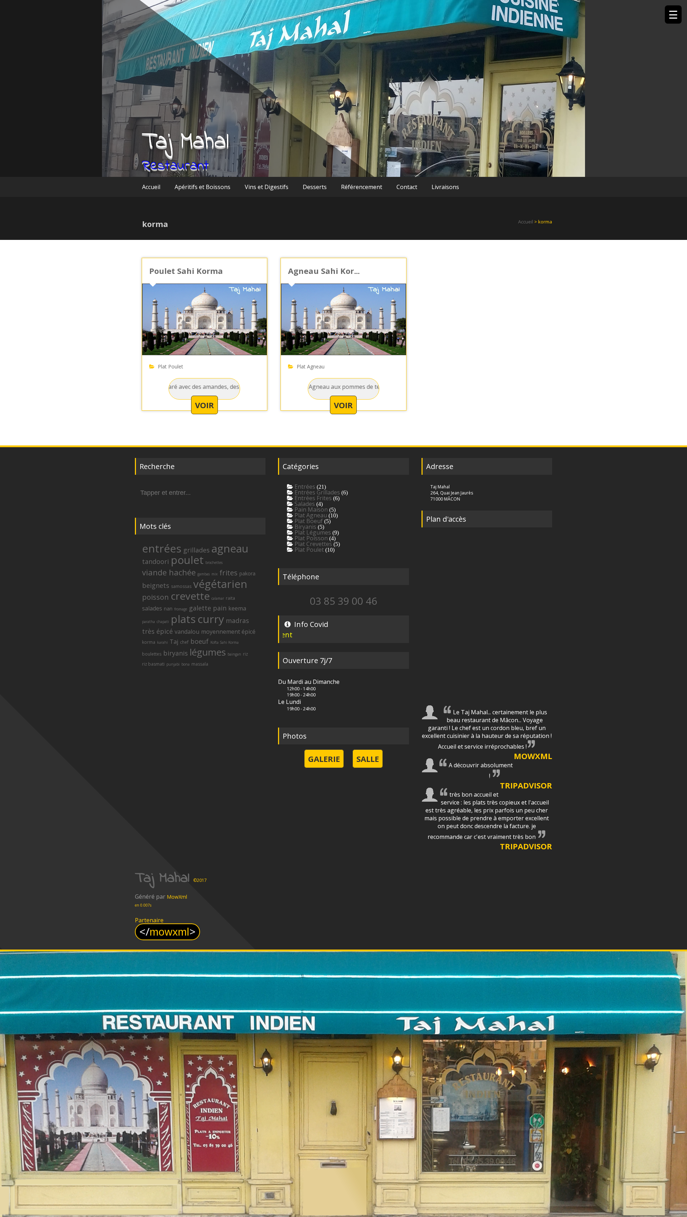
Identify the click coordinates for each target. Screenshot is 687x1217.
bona (185, 664)
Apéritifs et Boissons (202, 187)
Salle (367, 758)
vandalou (187, 632)
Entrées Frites (312, 498)
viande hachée (169, 572)
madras (237, 620)
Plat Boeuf (308, 521)
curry (211, 619)
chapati (163, 621)
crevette (190, 596)
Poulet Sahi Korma (186, 270)
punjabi (173, 664)
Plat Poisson (310, 538)
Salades (304, 504)
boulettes (151, 654)
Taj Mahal (185, 142)
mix (214, 573)
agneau (229, 548)
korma (148, 642)
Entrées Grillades (316, 492)
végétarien (220, 584)
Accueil (151, 187)
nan (168, 608)
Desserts (315, 187)
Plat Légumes (312, 532)
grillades (196, 550)
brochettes (214, 562)
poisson (155, 597)
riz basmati (153, 664)
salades (152, 608)
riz (245, 654)
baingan (234, 654)
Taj (174, 642)
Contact (406, 187)
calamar (217, 598)
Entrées (304, 487)
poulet (187, 560)
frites (228, 573)
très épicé (157, 631)
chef (184, 642)
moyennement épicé (228, 632)
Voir (204, 405)
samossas (181, 586)
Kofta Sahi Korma (224, 642)
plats (183, 619)
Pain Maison (310, 509)
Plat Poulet (170, 366)
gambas (204, 573)
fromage (180, 609)
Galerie (324, 758)
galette (200, 608)
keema (237, 608)
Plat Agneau (311, 366)
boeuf (199, 641)
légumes (208, 652)
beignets (155, 585)
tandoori (155, 561)
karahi (162, 642)
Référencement (361, 187)
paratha (148, 621)
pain (219, 608)
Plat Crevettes (312, 544)
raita (230, 598)
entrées (161, 548)
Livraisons (445, 187)
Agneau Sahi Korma (327, 270)
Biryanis (304, 527)
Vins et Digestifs (266, 187)
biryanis (175, 653)
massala (199, 664)
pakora (247, 573)
